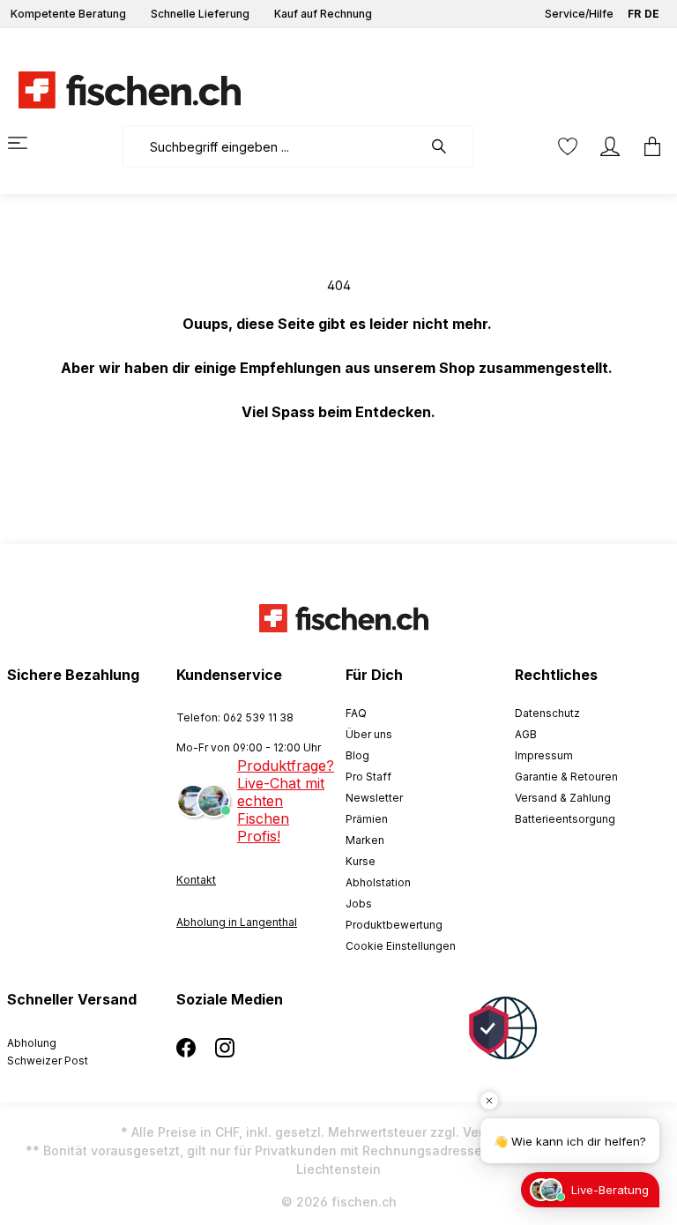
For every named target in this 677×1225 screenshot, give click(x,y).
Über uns (369, 734)
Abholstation (378, 882)
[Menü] (28, 143)
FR (634, 13)
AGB (526, 734)
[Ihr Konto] (610, 146)
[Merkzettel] (568, 146)
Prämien (367, 818)
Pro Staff (368, 776)
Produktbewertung (394, 924)
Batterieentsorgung (565, 818)
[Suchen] (447, 146)
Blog (357, 755)
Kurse (361, 861)
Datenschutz (547, 713)
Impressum (544, 755)
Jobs (359, 903)
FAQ (356, 713)
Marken (365, 840)
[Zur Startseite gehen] (119, 90)
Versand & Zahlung (563, 797)
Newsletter (374, 797)
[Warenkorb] (647, 146)
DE (651, 13)
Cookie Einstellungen (401, 945)
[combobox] (272, 146)
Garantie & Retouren (566, 776)
